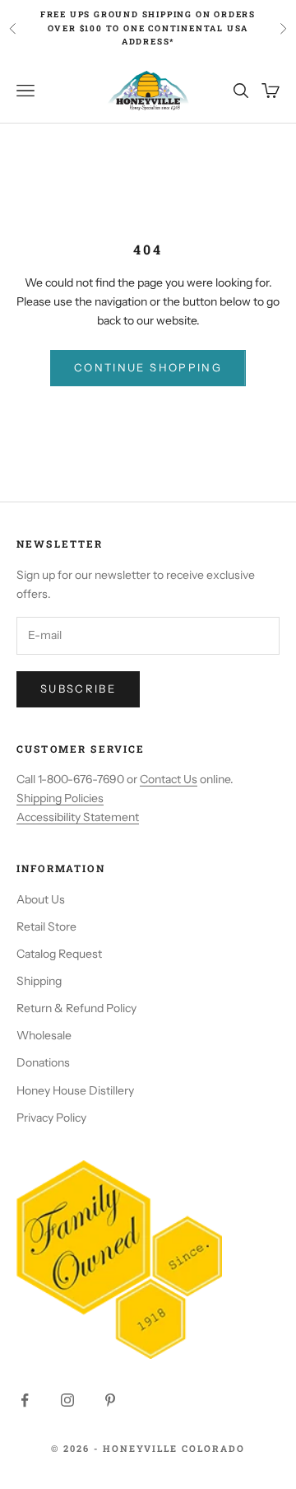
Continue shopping (148, 367)
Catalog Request (59, 953)
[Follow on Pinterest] (110, 1400)
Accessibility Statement (77, 817)
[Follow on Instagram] (67, 1400)
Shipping (39, 980)
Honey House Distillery (75, 1090)
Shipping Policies (60, 798)
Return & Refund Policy (76, 1008)
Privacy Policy (51, 1117)
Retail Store (46, 926)
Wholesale (44, 1035)
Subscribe (78, 688)
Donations (43, 1062)
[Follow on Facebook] (24, 1400)
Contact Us (168, 779)
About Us (40, 899)
